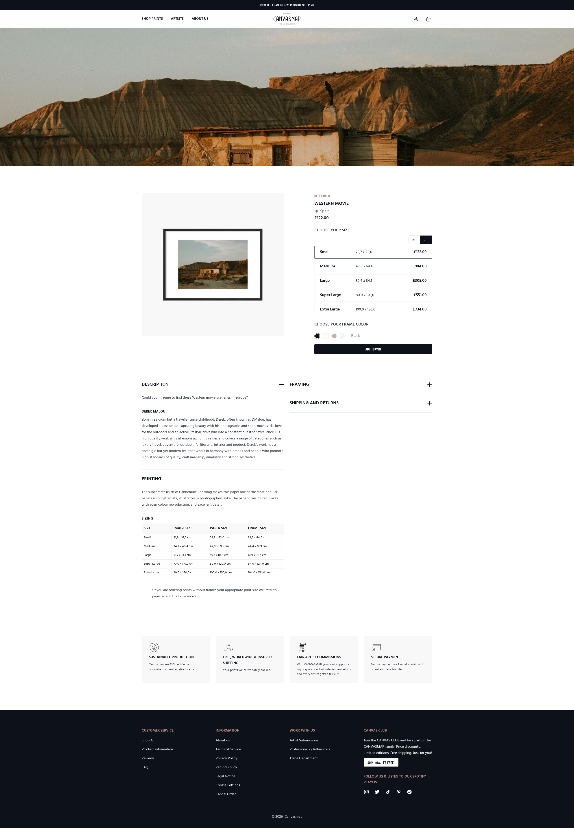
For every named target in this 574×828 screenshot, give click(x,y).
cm (426, 240)
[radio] (373, 252)
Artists (177, 19)
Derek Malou (322, 196)
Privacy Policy (226, 758)
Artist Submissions (304, 740)
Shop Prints (152, 19)
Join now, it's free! (381, 762)
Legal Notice (225, 776)
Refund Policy (226, 767)
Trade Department (304, 758)
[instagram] (366, 792)
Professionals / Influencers (310, 749)
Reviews (148, 758)
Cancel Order (226, 794)
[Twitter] (377, 792)
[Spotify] (409, 792)
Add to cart (373, 349)
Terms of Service (228, 749)
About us (200, 19)
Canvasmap (293, 817)
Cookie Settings (228, 785)
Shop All (148, 740)
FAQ (145, 767)
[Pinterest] (398, 792)
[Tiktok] (388, 792)
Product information (157, 749)
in (413, 240)
